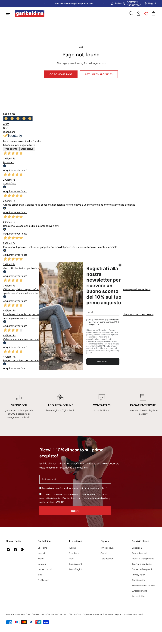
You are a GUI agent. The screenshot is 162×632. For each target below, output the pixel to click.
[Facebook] (15, 549)
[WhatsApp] (22, 549)
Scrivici (118, 3)
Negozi (152, 3)
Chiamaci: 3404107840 (134, 3)
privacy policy (99, 488)
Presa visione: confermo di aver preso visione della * (74, 488)
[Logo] (29, 13)
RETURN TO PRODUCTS (98, 74)
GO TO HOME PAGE (61, 74)
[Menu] (8, 13)
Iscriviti (75, 510)
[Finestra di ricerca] (131, 13)
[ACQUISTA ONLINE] (60, 406)
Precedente (11, 148)
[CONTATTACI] (102, 406)
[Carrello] (154, 13)
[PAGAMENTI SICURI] (143, 406)
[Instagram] (8, 549)
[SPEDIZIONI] (19, 406)
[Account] (138, 13)
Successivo (27, 148)
